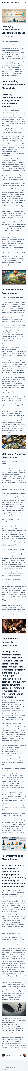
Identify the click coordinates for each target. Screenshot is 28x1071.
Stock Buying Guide (10, 2)
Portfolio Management (7, 36)
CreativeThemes (6, 1069)
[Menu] (25, 2)
